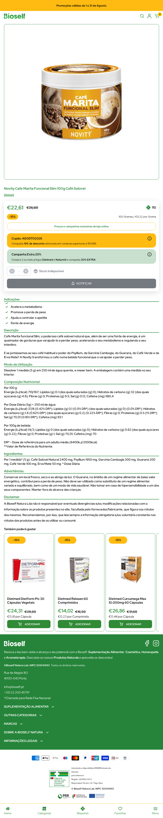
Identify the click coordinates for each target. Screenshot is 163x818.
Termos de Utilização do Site (89, 425)
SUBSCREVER (82, 434)
